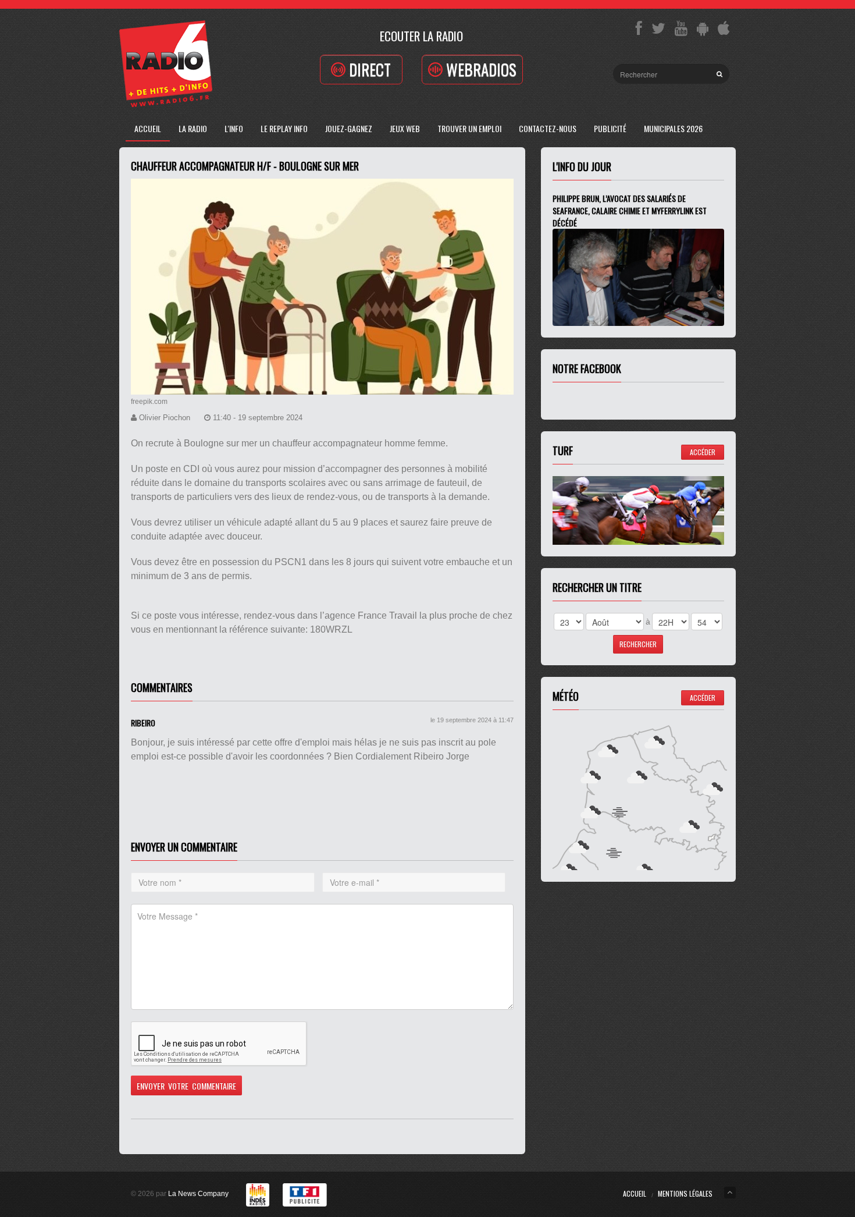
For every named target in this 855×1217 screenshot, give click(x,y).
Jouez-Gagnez (348, 128)
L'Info (234, 128)
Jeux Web (405, 128)
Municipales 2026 (673, 128)
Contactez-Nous (547, 128)
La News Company (198, 1194)
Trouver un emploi (469, 128)
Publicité (610, 128)
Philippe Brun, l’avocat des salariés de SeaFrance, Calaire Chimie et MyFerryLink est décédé (630, 210)
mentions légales (685, 1193)
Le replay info (284, 128)
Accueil (147, 128)
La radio (193, 128)
